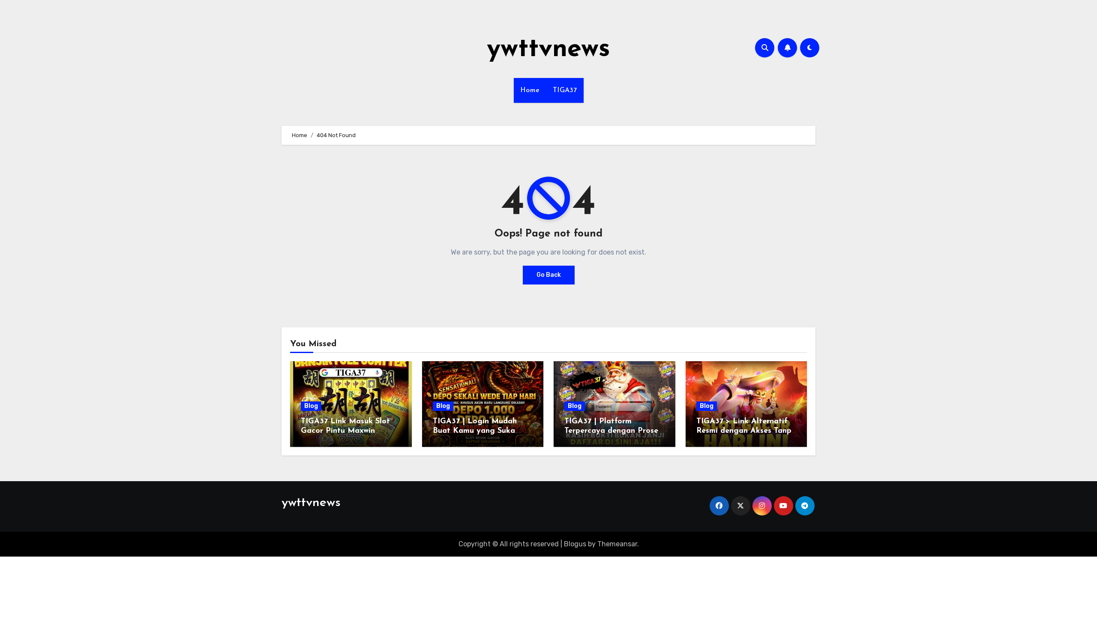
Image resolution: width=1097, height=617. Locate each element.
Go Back (549, 275)
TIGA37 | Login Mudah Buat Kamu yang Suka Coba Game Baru (475, 431)
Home (530, 90)
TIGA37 (565, 90)
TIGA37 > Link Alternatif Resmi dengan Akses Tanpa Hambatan (746, 431)
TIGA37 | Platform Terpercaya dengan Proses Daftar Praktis (613, 431)
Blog (311, 406)
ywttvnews (548, 50)
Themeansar (617, 544)
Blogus (575, 544)
